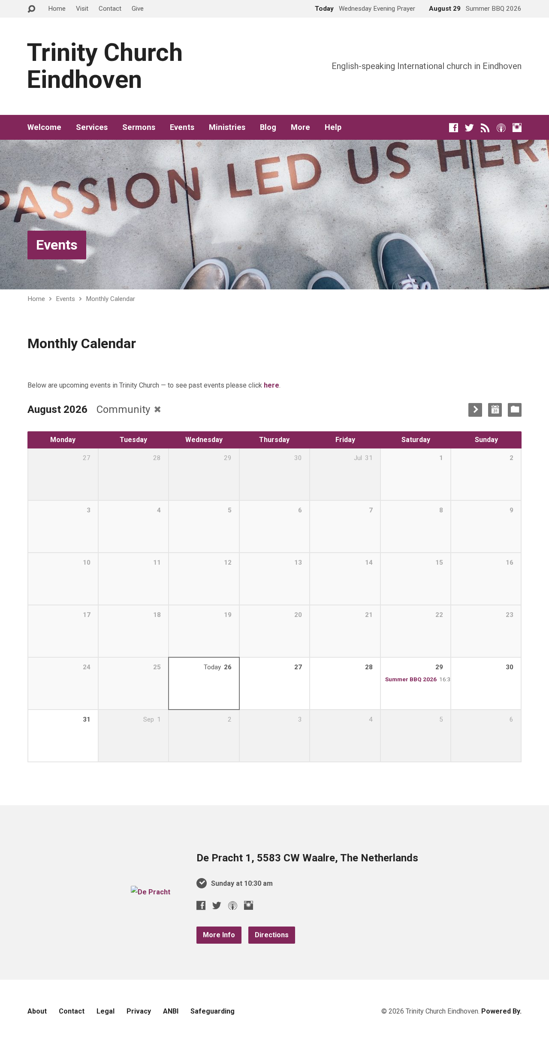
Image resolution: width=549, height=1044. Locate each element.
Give (138, 8)
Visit (82, 8)
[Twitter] (469, 127)
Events (182, 127)
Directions (272, 935)
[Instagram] (517, 127)
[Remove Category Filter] (157, 409)
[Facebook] (453, 127)
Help (333, 127)
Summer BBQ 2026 (411, 679)
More (300, 127)
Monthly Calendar (110, 299)
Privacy (139, 1011)
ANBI (170, 1011)
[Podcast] (501, 127)
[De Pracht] (150, 892)
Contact (110, 8)
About (37, 1011)
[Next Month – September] (475, 410)
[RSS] (485, 127)
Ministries (227, 127)
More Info (219, 935)
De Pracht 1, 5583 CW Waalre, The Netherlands (307, 858)
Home (57, 8)
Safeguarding (212, 1011)
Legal (106, 1011)
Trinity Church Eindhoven (105, 66)
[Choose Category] (515, 410)
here (271, 385)
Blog (268, 127)
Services (92, 127)
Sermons (138, 127)
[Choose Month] (495, 410)
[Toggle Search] (31, 9)
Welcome (44, 127)
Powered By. (501, 1011)
